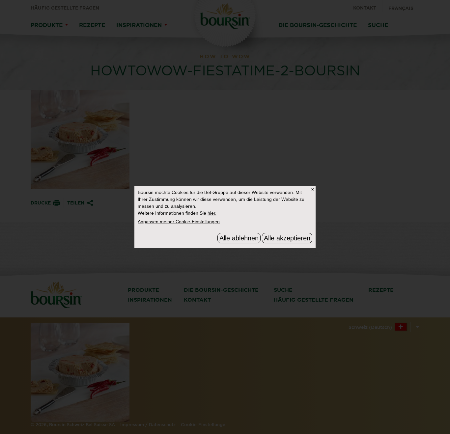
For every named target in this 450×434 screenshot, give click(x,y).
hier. (212, 213)
